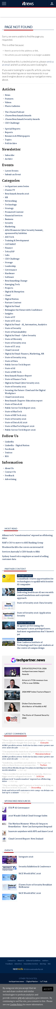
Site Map (43, 964)
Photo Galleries (12, 106)
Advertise (18, 964)
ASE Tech (9, 237)
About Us (9, 468)
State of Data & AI (13, 404)
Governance (11, 270)
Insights (9, 313)
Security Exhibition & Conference (35, 867)
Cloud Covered (12, 350)
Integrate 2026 (26, 857)
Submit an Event (13, 174)
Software (9, 277)
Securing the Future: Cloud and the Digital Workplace (25, 392)
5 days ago (13, 781)
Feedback (9, 475)
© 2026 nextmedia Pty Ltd (33, 969)
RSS (7, 456)
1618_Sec (40, 776)
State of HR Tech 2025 (15, 415)
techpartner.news (16, 981)
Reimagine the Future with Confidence (23, 310)
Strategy (9, 208)
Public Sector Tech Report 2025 (20, 408)
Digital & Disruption (14, 291)
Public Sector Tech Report (17, 364)
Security (9, 223)
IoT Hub (43, 981)
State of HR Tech (13, 372)
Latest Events (11, 171)
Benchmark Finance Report (18, 375)
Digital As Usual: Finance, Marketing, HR (24, 354)
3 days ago (24, 747)
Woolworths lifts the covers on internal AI (22, 547)
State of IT (10, 317)
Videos (8, 102)
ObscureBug (36, 787)
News (7, 95)
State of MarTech (13, 411)
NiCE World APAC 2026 (30, 874)
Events (9, 850)
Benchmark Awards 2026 (17, 193)
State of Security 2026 (15, 419)
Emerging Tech (12, 284)
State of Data (11, 361)
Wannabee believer (43, 754)
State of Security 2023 (15, 343)
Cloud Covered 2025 (14, 397)
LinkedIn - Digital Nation (17, 445)
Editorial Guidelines (33, 960)
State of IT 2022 (12, 321)
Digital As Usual (12, 306)
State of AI (10, 368)
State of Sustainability (15, 332)
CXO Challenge (12, 123)
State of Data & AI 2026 (16, 422)
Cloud (7, 295)
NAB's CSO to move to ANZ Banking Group (22, 542)
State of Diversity (13, 339)
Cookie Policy (16, 1004)
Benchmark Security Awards (22, 119)
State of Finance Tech (15, 379)
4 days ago (22, 770)
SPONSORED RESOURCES (17, 801)
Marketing (10, 226)
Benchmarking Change (16, 281)
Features (9, 99)
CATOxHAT (10, 244)
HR (6, 197)
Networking (11, 201)
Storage (9, 262)
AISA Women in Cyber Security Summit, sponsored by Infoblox (24, 232)
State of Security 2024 (15, 357)
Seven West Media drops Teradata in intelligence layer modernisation (27, 769)
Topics (8, 139)
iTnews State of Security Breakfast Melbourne (35, 886)
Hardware (10, 273)
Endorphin (45, 743)
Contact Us (10, 472)
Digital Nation (12, 299)
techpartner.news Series (17, 186)
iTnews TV (10, 190)
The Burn (43, 765)
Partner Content (13, 302)
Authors (45, 960)
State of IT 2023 (12, 346)
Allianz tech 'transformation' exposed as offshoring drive (27, 537)
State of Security (13, 328)
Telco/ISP (10, 251)
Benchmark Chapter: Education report (24, 400)
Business (9, 219)
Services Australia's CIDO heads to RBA (21, 551)
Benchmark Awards (18, 115)
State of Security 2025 (15, 386)
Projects (9, 288)
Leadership (10, 266)
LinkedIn (9, 442)
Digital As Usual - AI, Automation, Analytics (26, 324)
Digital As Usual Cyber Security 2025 (22, 383)
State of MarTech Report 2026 (19, 426)
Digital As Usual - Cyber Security (20, 335)
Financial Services (13, 215)
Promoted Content (14, 212)
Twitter (8, 452)
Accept (48, 989)
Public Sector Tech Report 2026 (20, 430)
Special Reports (12, 129)
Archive (9, 159)
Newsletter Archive (31, 964)
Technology (11, 204)
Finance (9, 248)
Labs (7, 255)
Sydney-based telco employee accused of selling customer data (25, 558)
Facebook (9, 449)
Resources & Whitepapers (17, 136)
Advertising (10, 479)
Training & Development (17, 240)
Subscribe (9, 155)
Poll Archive (11, 143)
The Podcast (14, 112)
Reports (9, 132)
